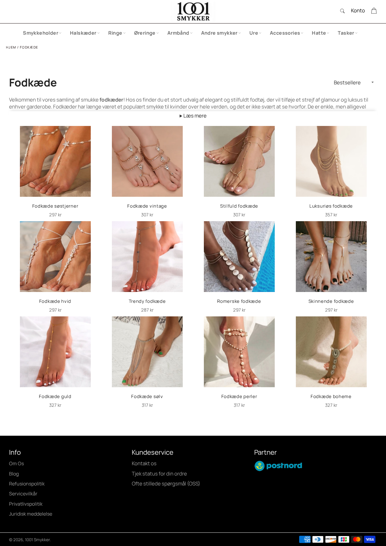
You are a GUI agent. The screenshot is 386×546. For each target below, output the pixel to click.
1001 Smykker (37, 539)
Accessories (285, 33)
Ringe (115, 33)
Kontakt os (144, 463)
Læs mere (194, 115)
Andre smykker (219, 33)
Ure (253, 33)
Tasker (346, 33)
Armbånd (178, 33)
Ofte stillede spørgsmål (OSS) (166, 483)
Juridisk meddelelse (30, 513)
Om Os (16, 463)
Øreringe (145, 33)
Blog (14, 473)
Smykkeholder (40, 33)
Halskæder (83, 33)
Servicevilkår (23, 493)
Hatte (319, 33)
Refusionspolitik (27, 483)
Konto (358, 10)
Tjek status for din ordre (159, 473)
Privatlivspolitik (26, 503)
